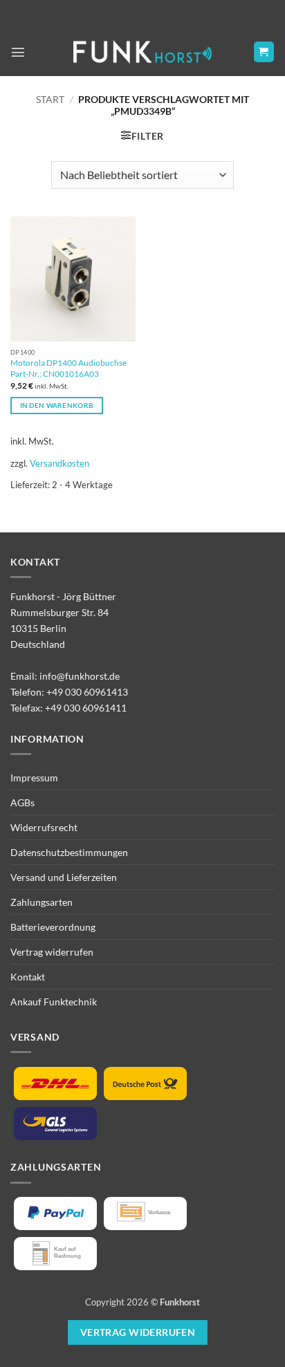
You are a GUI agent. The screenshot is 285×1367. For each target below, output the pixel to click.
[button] (18, 52)
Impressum (34, 777)
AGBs (22, 802)
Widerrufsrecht (43, 827)
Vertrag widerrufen (51, 952)
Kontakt (27, 977)
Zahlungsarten (41, 902)
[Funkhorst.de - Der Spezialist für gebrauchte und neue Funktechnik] (142, 52)
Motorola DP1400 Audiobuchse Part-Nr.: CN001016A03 (68, 368)
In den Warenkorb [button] (57, 405)
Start (50, 99)
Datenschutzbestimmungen (69, 852)
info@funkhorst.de (79, 676)
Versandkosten (59, 463)
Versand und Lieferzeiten (63, 877)
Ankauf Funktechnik (53, 1001)
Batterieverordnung (52, 927)
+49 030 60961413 (87, 692)
